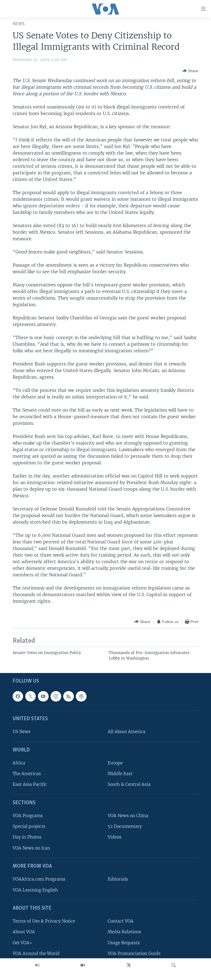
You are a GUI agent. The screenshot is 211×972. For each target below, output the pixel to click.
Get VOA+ (22, 942)
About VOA (24, 931)
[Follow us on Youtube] (43, 696)
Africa (19, 763)
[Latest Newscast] (37, 965)
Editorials (118, 879)
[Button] (190, 71)
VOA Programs (28, 815)
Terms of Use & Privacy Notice (44, 921)
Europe (115, 763)
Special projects (29, 826)
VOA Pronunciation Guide (134, 953)
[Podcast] (81, 696)
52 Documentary (125, 826)
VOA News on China (128, 815)
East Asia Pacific (30, 784)
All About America (126, 731)
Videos (114, 837)
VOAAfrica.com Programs (39, 879)
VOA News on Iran (31, 848)
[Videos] (82, 965)
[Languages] (128, 965)
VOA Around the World (36, 953)
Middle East (120, 773)
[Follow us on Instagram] (56, 696)
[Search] (173, 965)
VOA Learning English (35, 890)
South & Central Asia (129, 784)
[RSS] (68, 696)
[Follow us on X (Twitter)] (30, 696)
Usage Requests (124, 942)
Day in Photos (27, 837)
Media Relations (124, 931)
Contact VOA (121, 921)
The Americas (27, 773)
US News (21, 731)
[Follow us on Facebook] (18, 696)
